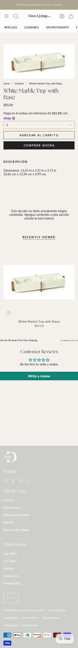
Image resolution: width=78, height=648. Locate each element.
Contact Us (10, 576)
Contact (8, 500)
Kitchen (19, 83)
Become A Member (16, 515)
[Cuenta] (62, 16)
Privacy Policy (11, 617)
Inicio (6, 83)
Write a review (39, 376)
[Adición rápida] (8, 312)
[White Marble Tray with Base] (39, 282)
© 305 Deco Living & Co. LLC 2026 (23, 610)
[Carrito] (71, 16)
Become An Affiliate (16, 530)
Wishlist (8, 522)
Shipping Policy (51, 617)
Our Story (10, 561)
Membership (11, 583)
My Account (11, 507)
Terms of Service (56, 610)
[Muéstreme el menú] (6, 16)
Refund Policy (31, 617)
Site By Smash (29, 625)
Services (8, 568)
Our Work (10, 553)
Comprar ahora (39, 145)
